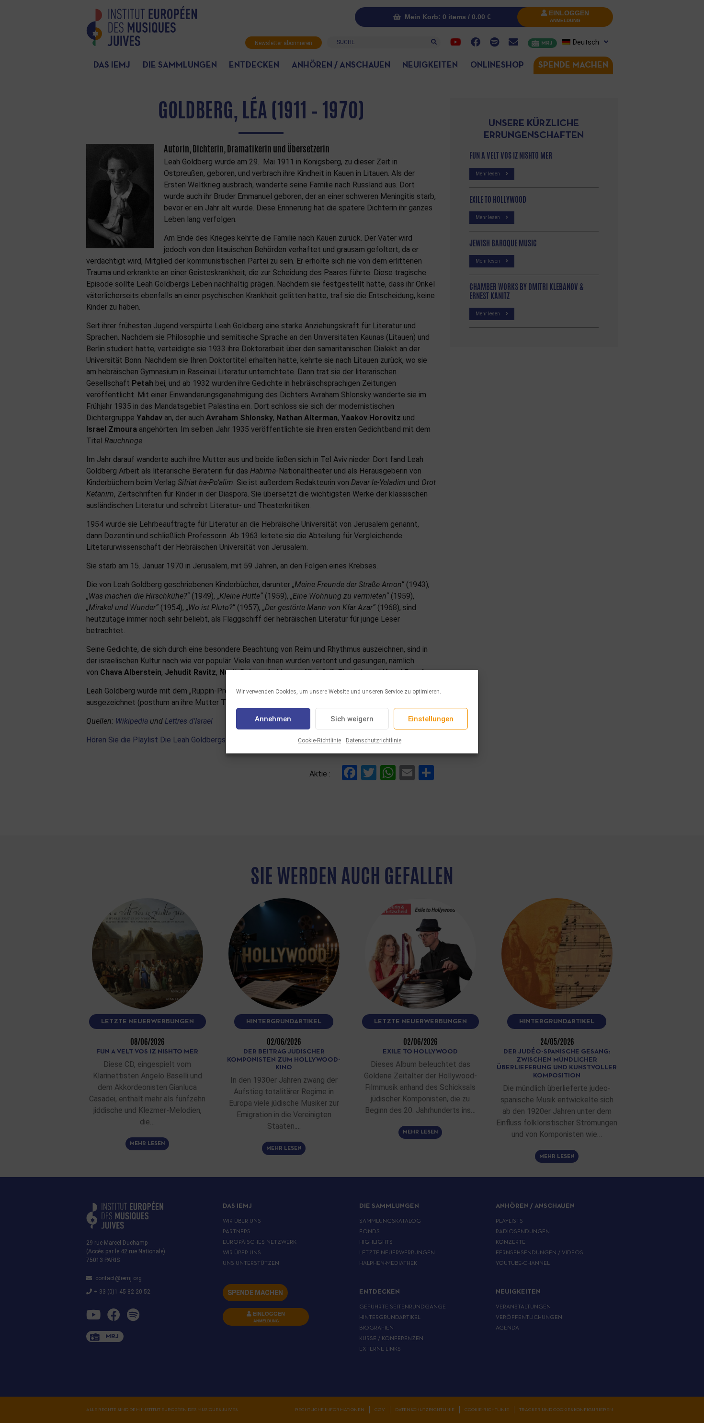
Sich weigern (352, 718)
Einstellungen (431, 718)
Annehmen (273, 718)
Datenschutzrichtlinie (373, 740)
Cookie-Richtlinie (319, 740)
